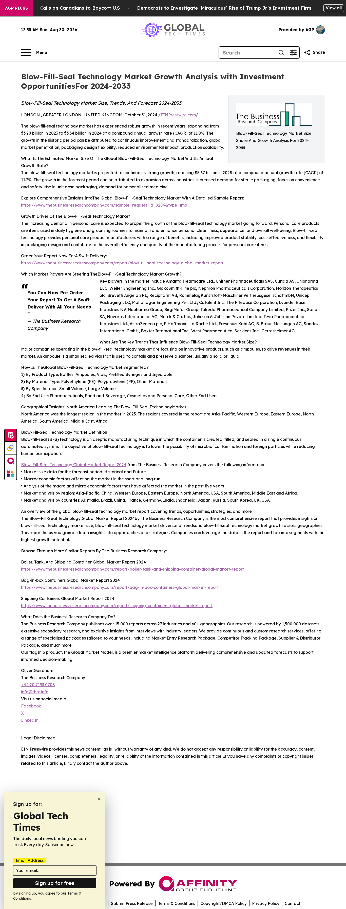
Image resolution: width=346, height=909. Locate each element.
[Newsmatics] (10, 473)
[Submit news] (10, 435)
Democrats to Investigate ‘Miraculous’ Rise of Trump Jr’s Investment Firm (224, 8)
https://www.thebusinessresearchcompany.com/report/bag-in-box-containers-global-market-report (120, 587)
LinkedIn (30, 720)
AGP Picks (16, 8)
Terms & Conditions (176, 903)
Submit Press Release (132, 903)
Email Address (30, 860)
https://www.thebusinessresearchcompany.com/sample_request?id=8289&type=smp (104, 205)
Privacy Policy (265, 903)
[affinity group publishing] (10, 460)
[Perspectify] (10, 448)
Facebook (31, 705)
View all (334, 7)
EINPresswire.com (178, 114)
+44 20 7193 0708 (38, 684)
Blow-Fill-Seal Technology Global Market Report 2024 (73, 464)
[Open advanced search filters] (293, 52)
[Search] (281, 52)
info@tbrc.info (34, 691)
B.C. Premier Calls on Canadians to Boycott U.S (65, 8)
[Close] (99, 798)
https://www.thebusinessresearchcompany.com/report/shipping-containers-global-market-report (117, 605)
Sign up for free (54, 883)
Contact (292, 903)
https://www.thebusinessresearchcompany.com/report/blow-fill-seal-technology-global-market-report (122, 262)
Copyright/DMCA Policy (223, 903)
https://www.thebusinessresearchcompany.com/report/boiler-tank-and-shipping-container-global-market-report (132, 569)
